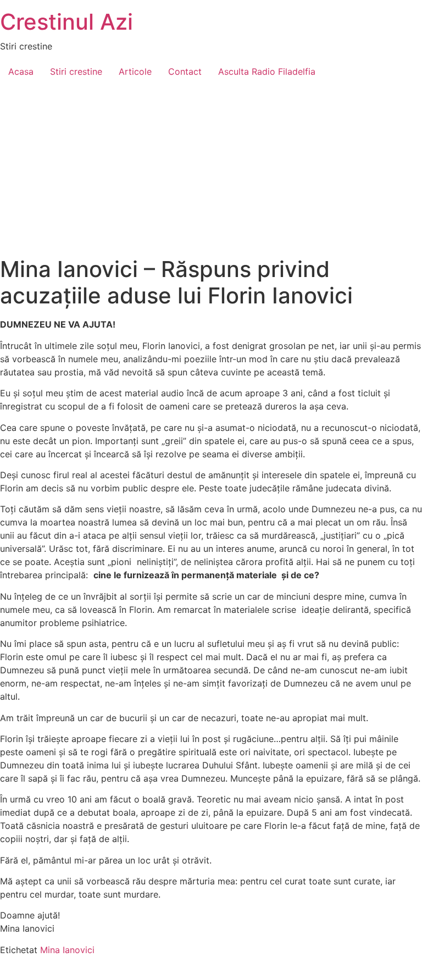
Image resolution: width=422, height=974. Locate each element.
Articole (135, 71)
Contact (185, 71)
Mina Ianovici (67, 949)
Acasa (21, 71)
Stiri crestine (76, 71)
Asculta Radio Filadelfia (266, 71)
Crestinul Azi (66, 21)
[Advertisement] (211, 174)
